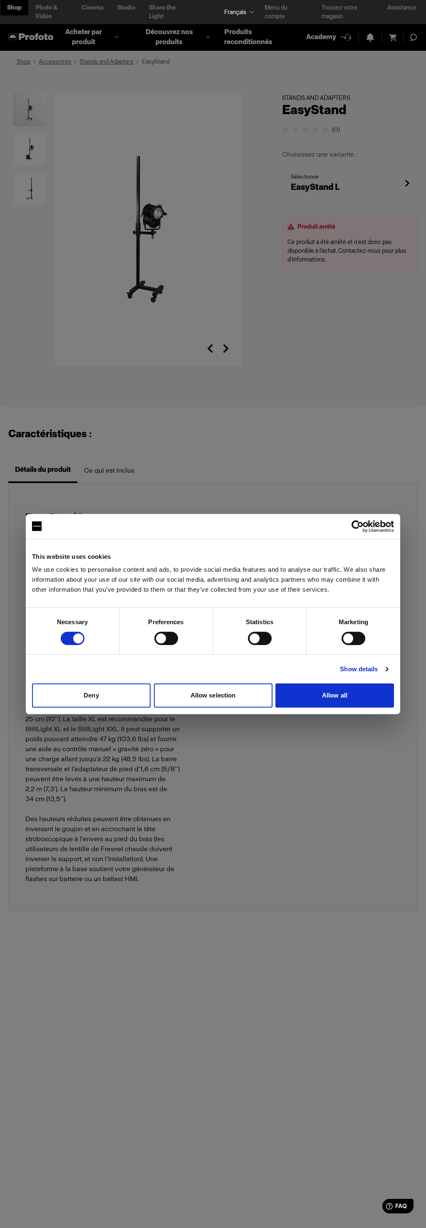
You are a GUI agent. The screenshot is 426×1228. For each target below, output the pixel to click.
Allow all (334, 695)
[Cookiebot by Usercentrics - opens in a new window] (357, 526)
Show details (359, 669)
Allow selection (213, 695)
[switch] (166, 638)
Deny (91, 695)
